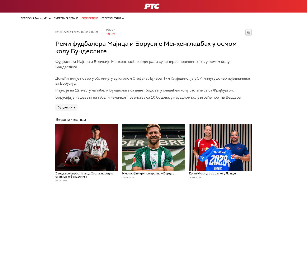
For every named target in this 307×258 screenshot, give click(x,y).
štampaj (248, 32)
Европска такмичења (36, 18)
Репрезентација (112, 18)
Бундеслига (66, 107)
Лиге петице (89, 18)
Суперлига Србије (66, 18)
